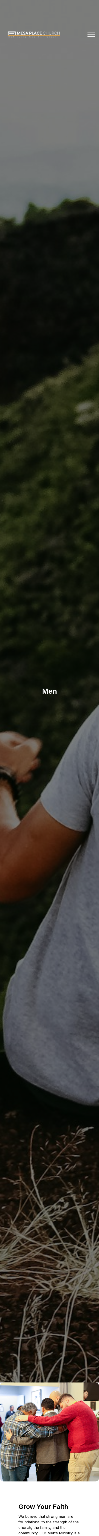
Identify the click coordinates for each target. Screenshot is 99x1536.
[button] (91, 34)
